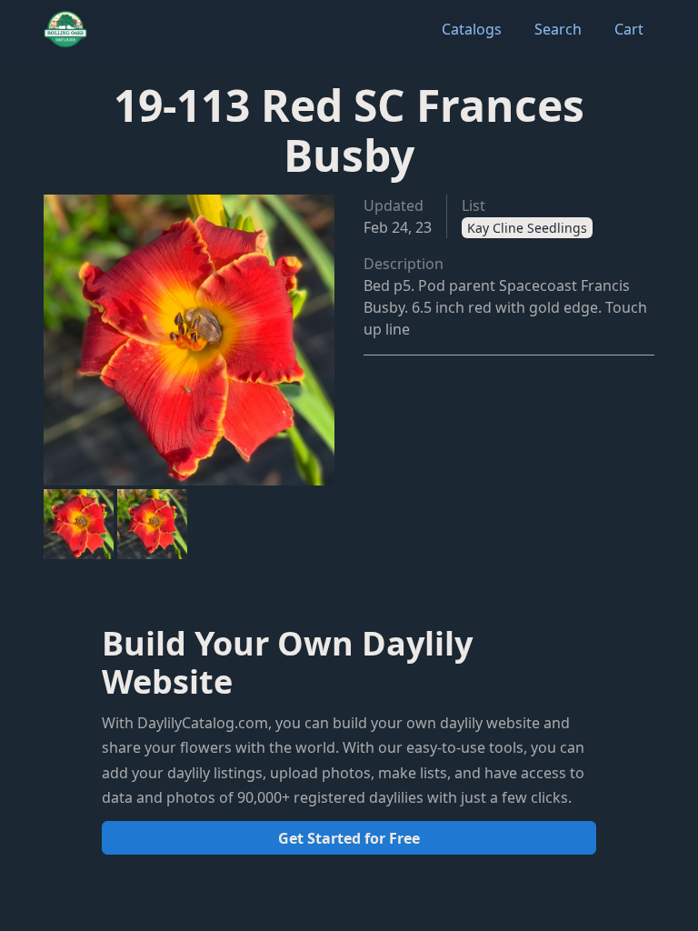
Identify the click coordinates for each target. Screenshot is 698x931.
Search (558, 29)
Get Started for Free (349, 838)
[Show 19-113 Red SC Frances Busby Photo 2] (152, 524)
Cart (628, 29)
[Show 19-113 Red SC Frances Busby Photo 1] (79, 524)
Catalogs (472, 29)
